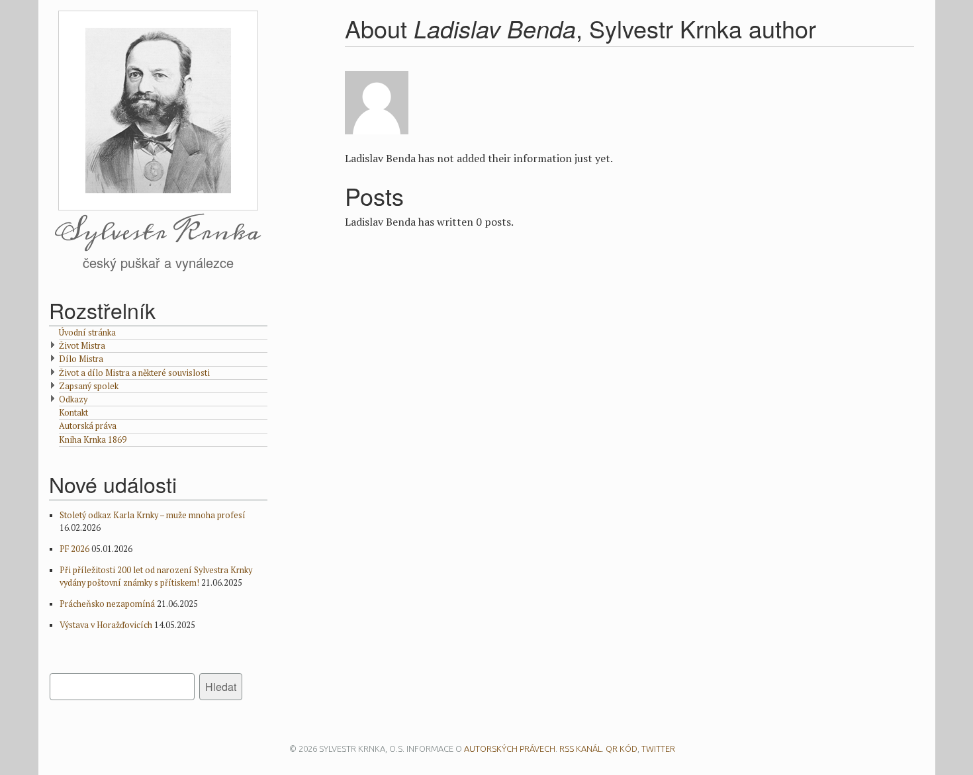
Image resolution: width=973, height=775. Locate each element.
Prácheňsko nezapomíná (107, 604)
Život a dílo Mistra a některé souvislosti (134, 373)
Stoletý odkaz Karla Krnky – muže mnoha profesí (153, 515)
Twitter (658, 748)
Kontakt (73, 412)
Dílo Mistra (81, 359)
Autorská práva (87, 426)
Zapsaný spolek (88, 386)
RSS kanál (580, 748)
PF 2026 (74, 549)
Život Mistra (82, 345)
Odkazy (73, 399)
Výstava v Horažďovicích (106, 625)
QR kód (621, 748)
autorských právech (509, 748)
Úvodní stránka (87, 332)
